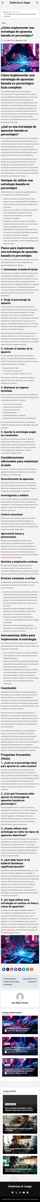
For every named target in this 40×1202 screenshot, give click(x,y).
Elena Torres (11, 40)
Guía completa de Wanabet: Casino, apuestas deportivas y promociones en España (19, 1110)
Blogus (25, 1199)
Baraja (4, 23)
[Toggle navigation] (2, 3)
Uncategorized (10, 1104)
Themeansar (34, 1199)
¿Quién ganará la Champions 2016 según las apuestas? (17, 1049)
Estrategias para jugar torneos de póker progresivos (18, 1170)
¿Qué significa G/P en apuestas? (17, 1028)
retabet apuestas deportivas (11, 555)
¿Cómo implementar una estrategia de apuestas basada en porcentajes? (17, 31)
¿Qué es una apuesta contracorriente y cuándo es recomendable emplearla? (19, 1070)
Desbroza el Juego (20, 2)
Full (7, 1124)
